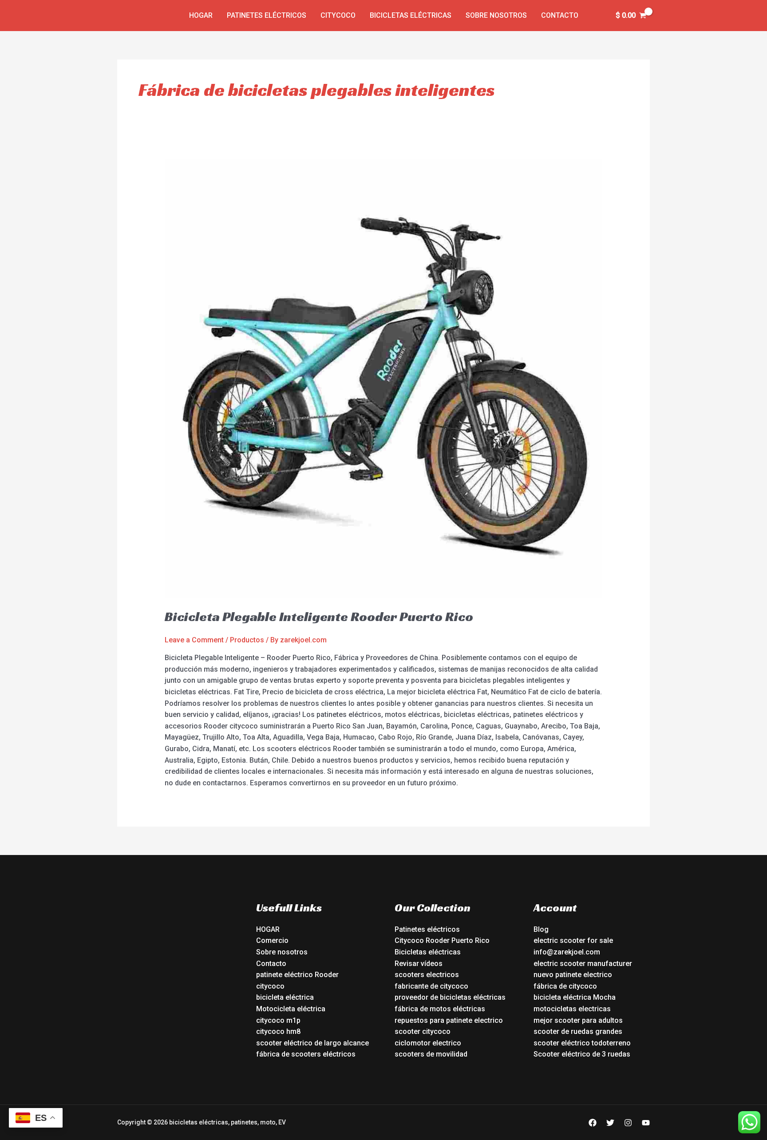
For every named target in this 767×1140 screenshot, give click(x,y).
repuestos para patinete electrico (449, 1020)
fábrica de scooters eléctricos (306, 1054)
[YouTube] (646, 1123)
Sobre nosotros (496, 15)
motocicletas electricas (572, 1009)
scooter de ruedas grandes (578, 1031)
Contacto (559, 15)
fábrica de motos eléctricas (440, 1009)
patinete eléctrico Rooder (297, 974)
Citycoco (338, 15)
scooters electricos (427, 974)
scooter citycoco (423, 1031)
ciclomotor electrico (428, 1043)
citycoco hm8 (278, 1031)
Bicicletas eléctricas (410, 15)
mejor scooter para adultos (578, 1020)
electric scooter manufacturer (583, 963)
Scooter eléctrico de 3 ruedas (582, 1054)
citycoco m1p (278, 1020)
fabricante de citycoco (431, 986)
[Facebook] (593, 1123)
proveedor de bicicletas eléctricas (450, 997)
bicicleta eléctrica (285, 997)
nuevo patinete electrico (573, 974)
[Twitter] (610, 1123)
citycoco (270, 986)
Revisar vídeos (419, 963)
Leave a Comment (194, 640)
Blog (541, 929)
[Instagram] (628, 1123)
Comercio (272, 940)
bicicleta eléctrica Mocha (575, 997)
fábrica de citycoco (565, 986)
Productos (247, 640)
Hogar (201, 15)
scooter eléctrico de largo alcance (312, 1043)
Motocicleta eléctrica (290, 1009)
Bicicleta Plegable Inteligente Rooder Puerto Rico (319, 616)
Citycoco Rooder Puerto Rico (442, 940)
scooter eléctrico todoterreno (582, 1043)
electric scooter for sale (573, 940)
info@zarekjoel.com (567, 952)
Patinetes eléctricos (266, 15)
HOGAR (268, 929)
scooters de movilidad (431, 1054)
